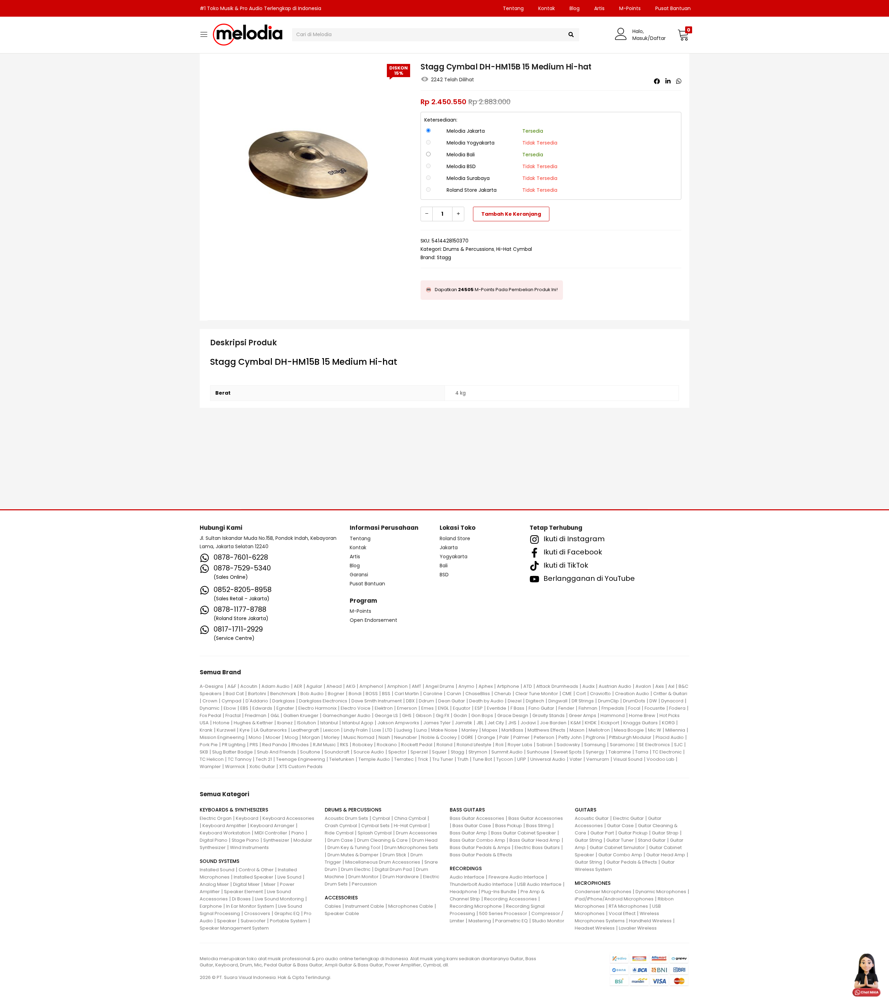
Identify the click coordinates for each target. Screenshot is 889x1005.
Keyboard (247, 818)
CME (567, 693)
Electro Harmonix (317, 708)
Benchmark (283, 693)
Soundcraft (336, 752)
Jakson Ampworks (398, 722)
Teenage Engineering (300, 759)
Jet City (496, 722)
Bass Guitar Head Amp (534, 840)
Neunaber (405, 737)
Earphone (211, 906)
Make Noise (444, 730)
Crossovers (257, 913)
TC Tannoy (239, 759)
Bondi (355, 693)
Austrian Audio (615, 686)
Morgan (311, 737)
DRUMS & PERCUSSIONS (353, 809)
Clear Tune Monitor (536, 693)
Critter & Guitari (670, 693)
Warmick (235, 766)
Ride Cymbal (339, 833)
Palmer (521, 737)
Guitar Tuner (620, 840)
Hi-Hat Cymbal (514, 249)
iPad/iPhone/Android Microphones (614, 899)
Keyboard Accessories (288, 818)
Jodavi (528, 722)
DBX (410, 701)
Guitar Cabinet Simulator (617, 847)
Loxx (376, 730)
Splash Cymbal (375, 833)
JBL (479, 722)
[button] (683, 34)
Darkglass (283, 701)
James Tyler (437, 722)
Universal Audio (547, 759)
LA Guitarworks (270, 730)
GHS (407, 715)
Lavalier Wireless (638, 928)
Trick (423, 759)
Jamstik (463, 722)
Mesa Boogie (629, 730)
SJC (678, 744)
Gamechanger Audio (347, 715)
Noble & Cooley (439, 737)
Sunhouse (538, 752)
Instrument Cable (364, 906)
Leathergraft (305, 730)
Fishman (588, 708)
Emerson (407, 708)
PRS (254, 744)
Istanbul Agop (357, 722)
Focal (634, 708)
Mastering (479, 920)
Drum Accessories (416, 833)
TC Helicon (212, 759)
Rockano (387, 744)
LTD (388, 730)
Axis (659, 686)
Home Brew (642, 715)
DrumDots (634, 701)
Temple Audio (374, 759)
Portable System (288, 920)
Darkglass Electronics (323, 701)
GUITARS (585, 809)
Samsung (595, 744)
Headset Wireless (595, 928)
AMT (416, 686)
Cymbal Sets (375, 825)
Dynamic (209, 708)
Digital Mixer (246, 884)
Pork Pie (209, 744)
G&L (275, 715)
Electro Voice (356, 708)
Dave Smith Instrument (376, 701)
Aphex (486, 686)
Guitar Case (620, 825)
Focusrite (655, 708)
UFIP (521, 759)
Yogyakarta (453, 556)
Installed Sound (217, 869)
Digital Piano (213, 840)
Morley (331, 737)
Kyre (245, 730)
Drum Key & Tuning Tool (353, 847)
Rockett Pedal (416, 744)
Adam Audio (275, 686)
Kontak (546, 8)
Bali (444, 565)
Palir (504, 737)
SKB (204, 752)
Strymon (477, 752)
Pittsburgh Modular (630, 737)
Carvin (454, 693)
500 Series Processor (503, 913)
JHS (512, 722)
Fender (566, 708)
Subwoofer (253, 920)
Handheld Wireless (650, 920)
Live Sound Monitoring (279, 899)
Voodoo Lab (660, 759)
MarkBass (512, 730)
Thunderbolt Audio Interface (481, 884)
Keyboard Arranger (272, 825)
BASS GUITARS (467, 809)
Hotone (221, 722)
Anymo (466, 686)
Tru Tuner (442, 759)
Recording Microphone (476, 906)
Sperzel (419, 752)
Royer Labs (520, 744)
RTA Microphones (628, 906)
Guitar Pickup (633, 833)
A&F (231, 686)
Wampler (210, 766)
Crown (209, 701)
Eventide (496, 708)
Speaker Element (243, 891)
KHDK (591, 722)
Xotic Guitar (262, 766)
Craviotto (600, 693)
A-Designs (211, 686)
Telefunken (341, 759)
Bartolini (257, 693)
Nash (384, 737)
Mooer (273, 737)
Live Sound (289, 877)
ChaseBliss (477, 693)
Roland (444, 744)
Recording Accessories (510, 899)
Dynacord (672, 701)
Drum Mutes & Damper (353, 854)
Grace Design (512, 715)
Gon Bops (482, 715)
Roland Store (455, 538)
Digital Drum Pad (393, 869)
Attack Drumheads (557, 686)
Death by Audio (486, 701)
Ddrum (426, 701)
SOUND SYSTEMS (219, 861)
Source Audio (369, 752)
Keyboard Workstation (225, 833)
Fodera (677, 708)
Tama (641, 752)
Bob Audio (312, 693)
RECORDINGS (466, 868)
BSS (386, 693)
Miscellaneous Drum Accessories (382, 862)
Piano (297, 833)
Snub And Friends (276, 752)
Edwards (262, 708)
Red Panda (274, 744)
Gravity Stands (548, 715)
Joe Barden (553, 722)
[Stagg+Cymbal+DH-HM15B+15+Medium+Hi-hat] (668, 81)
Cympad (231, 701)
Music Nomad (358, 737)
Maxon (577, 730)
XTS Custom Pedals (301, 766)
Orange (486, 737)
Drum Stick (394, 854)
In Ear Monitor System (250, 906)
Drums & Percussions (468, 249)
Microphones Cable (410, 906)
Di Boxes (241, 899)
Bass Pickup (508, 825)
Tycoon (504, 759)
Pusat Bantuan (673, 8)
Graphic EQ (287, 913)
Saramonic (622, 744)
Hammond (612, 715)
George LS (386, 715)
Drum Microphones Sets (411, 847)
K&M (576, 722)
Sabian (544, 744)
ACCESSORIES (341, 897)
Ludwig (404, 730)
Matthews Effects (546, 730)
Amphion (397, 686)
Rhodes (300, 744)
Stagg (444, 257)
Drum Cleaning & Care (382, 840)
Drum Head (425, 840)
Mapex (489, 730)
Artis (599, 8)
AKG (350, 686)
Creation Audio (632, 693)
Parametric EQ (511, 920)
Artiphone (508, 686)
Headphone (463, 891)
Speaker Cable (342, 913)
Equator (462, 708)
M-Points (630, 8)
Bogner (336, 693)
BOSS (372, 693)
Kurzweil (226, 730)
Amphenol (371, 686)
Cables (333, 906)
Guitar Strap (665, 833)
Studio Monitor (548, 920)
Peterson (544, 737)
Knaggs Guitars (640, 722)
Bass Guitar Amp (468, 833)
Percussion (364, 884)
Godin (460, 715)
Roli (500, 744)
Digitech (535, 701)
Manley (470, 730)
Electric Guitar (628, 818)
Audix (588, 686)
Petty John (570, 737)
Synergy (595, 752)
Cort (581, 693)
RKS (344, 744)
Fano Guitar (541, 708)
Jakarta (449, 547)
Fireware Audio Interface (516, 877)
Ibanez (285, 722)
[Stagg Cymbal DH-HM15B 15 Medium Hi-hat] (657, 81)
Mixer (270, 884)
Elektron (384, 708)
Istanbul (329, 722)
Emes (427, 708)
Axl (671, 686)
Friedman (255, 715)
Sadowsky (568, 744)
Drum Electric (356, 869)
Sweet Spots (568, 752)
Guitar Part (602, 833)
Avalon (643, 686)
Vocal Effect (622, 913)
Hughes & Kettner (253, 722)
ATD (527, 686)
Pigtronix (595, 737)
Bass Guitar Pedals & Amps (480, 847)
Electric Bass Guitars (537, 847)
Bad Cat (235, 693)
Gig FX (442, 715)
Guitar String (588, 840)
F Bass (517, 708)
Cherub (502, 693)
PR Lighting (234, 744)
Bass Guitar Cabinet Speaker (523, 833)
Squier (439, 752)
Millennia (675, 730)
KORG (668, 722)
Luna (421, 730)
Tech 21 (264, 759)
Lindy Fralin (356, 730)
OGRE (467, 737)
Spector (397, 752)
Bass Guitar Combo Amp (477, 840)
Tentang (513, 8)
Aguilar (314, 686)
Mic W (654, 730)
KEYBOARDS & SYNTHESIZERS (234, 809)
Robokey (362, 744)
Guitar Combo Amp (620, 854)
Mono (255, 737)
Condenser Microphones (603, 891)
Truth (462, 759)
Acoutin (248, 686)
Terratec (404, 759)
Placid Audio (670, 737)
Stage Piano (245, 840)
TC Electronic (667, 752)
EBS (244, 708)
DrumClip (608, 701)
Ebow (230, 708)
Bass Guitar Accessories (477, 818)
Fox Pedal (210, 715)
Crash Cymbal (341, 825)
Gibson (424, 715)
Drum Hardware (401, 876)
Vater (576, 759)
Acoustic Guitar (592, 818)
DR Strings (583, 701)
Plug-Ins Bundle (498, 891)
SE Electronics (654, 744)
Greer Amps (582, 715)
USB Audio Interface (539, 884)
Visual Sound (627, 759)
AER (298, 686)
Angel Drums (439, 686)
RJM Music (324, 744)
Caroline (432, 693)
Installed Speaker (253, 877)
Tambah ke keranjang (511, 214)
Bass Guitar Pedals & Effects (481, 854)
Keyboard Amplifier (224, 825)
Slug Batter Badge (232, 752)
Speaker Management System (234, 928)
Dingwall (557, 701)
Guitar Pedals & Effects (631, 862)
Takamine (619, 752)
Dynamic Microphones (660, 891)
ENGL (443, 708)
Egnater (285, 708)
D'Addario (257, 701)
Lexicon (331, 730)
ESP (479, 708)
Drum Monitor (363, 876)
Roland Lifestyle (474, 744)
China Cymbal (410, 818)
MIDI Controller (271, 833)
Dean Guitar (451, 701)
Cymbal (381, 818)
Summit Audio (507, 752)
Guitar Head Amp (665, 854)
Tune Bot (482, 759)
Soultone (310, 752)
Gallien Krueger (300, 715)
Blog (575, 8)
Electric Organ (216, 818)
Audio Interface (467, 877)
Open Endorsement (373, 620)
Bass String (538, 825)
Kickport (610, 722)
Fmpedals (612, 708)
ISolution (306, 722)
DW (653, 701)
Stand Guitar (652, 840)
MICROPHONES (592, 883)
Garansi (359, 574)
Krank (206, 730)
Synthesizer (276, 840)
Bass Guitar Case (471, 825)
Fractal (233, 715)
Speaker (226, 920)
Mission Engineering (222, 737)
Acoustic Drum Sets (346, 818)
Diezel (515, 701)
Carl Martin (406, 693)
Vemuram (597, 759)
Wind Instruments (249, 847)
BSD (444, 574)
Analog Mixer (214, 884)
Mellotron (599, 730)
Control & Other (256, 869)
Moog (291, 737)
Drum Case (340, 840)
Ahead (334, 686)
